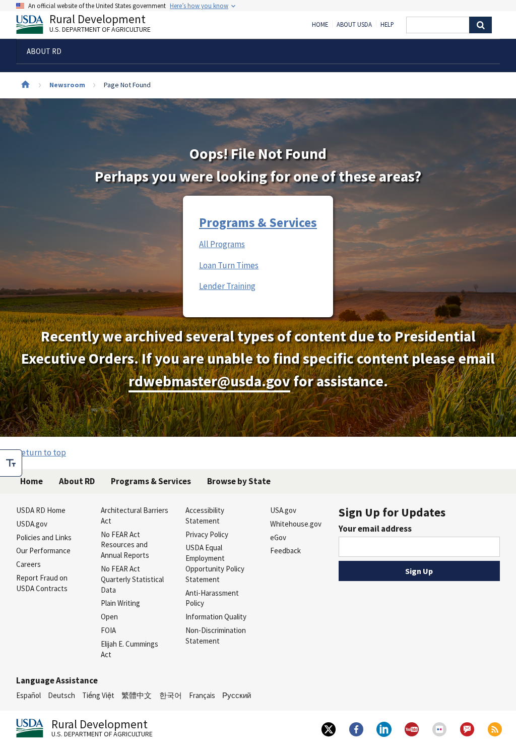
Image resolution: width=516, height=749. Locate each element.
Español (28, 695)
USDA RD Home (41, 510)
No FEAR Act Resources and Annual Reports (125, 545)
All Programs (222, 244)
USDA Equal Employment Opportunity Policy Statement (214, 563)
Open (109, 616)
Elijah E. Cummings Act (129, 649)
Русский (236, 695)
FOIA (108, 630)
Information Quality (215, 616)
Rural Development (100, 24)
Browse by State (239, 481)
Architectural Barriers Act (134, 515)
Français (202, 695)
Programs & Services (258, 222)
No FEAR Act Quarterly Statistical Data (132, 579)
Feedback (285, 550)
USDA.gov (31, 524)
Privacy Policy (206, 534)
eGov (278, 537)
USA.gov (283, 510)
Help (387, 25)
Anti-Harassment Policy (212, 598)
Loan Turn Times (229, 265)
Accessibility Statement (204, 515)
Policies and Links (44, 537)
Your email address (375, 528)
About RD (77, 481)
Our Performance (43, 550)
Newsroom (67, 84)
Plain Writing (120, 603)
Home (320, 25)
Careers (28, 564)
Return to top (41, 452)
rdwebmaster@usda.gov (209, 381)
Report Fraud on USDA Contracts (42, 583)
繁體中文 (136, 695)
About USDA (354, 25)
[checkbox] (11, 463)
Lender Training (227, 286)
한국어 (170, 695)
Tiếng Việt (98, 695)
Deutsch (61, 695)
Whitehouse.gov (295, 524)
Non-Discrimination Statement (215, 635)
